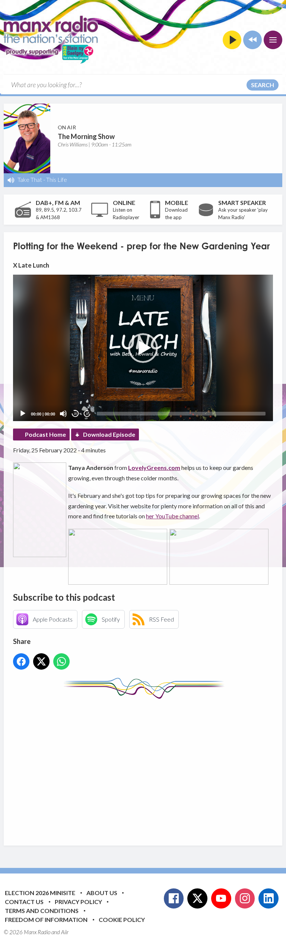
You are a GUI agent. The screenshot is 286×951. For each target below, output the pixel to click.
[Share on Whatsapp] (61, 661)
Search (262, 84)
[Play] (22, 413)
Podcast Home (45, 434)
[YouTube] (221, 898)
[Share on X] (41, 661)
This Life (56, 179)
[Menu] (273, 40)
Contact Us (24, 901)
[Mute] (63, 413)
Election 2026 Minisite (40, 892)
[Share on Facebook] (21, 661)
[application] (143, 348)
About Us (101, 892)
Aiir (65, 932)
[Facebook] (174, 898)
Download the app (176, 213)
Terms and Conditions (42, 910)
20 (75, 414)
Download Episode (109, 434)
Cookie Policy (122, 919)
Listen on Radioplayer (126, 213)
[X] (197, 898)
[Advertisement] (149, 766)
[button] (143, 348)
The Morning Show (86, 136)
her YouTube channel (172, 515)
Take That (30, 179)
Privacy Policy (78, 901)
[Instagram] (245, 898)
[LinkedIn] (268, 898)
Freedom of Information (46, 919)
